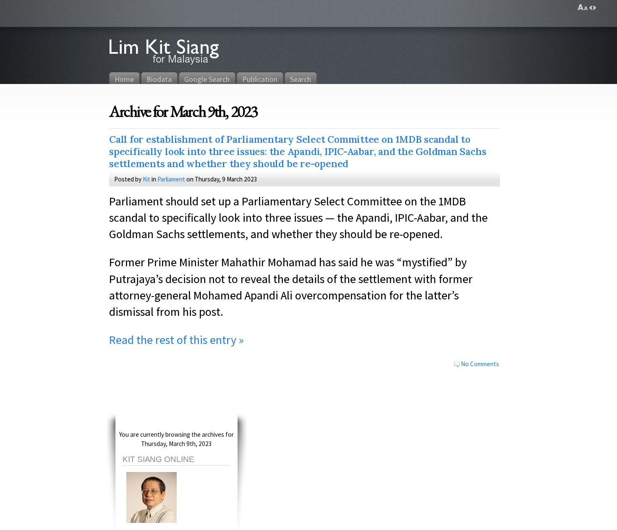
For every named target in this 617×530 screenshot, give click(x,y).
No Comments (480, 363)
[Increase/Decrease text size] (583, 7)
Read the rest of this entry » (176, 339)
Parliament (171, 179)
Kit (146, 179)
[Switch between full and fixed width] (592, 7)
